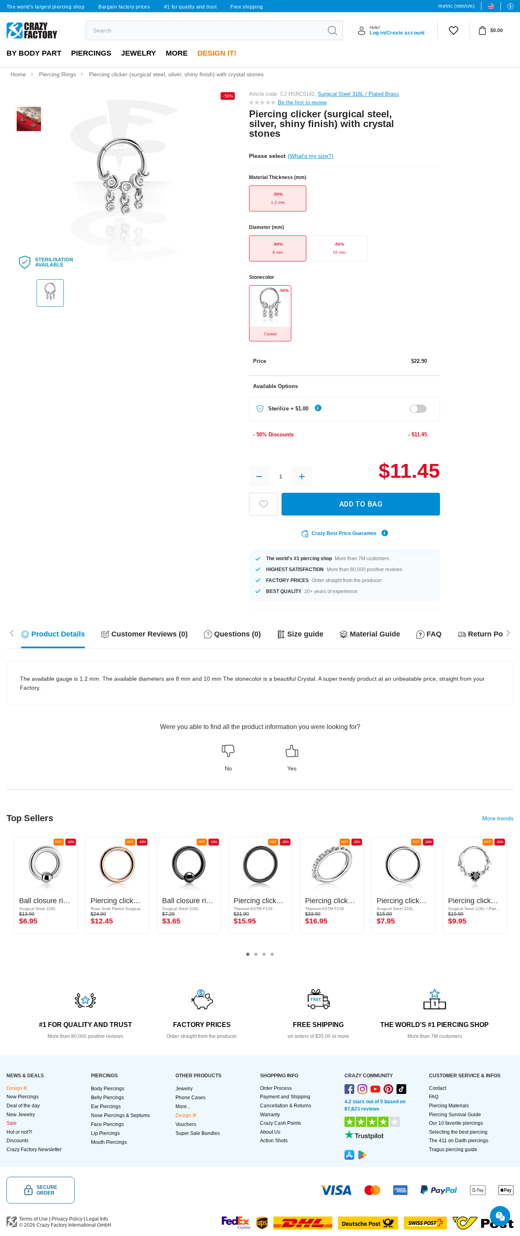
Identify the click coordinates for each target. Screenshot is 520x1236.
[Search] (332, 30)
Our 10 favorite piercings (456, 1123)
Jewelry (138, 53)
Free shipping (246, 7)
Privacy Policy (67, 1219)
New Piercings (22, 1097)
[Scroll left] (508, 632)
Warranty (270, 1114)
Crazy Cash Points (280, 1123)
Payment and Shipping (285, 1097)
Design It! (216, 53)
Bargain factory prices (124, 7)
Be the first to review (302, 102)
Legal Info (97, 1219)
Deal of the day (23, 1106)
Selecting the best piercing (458, 1132)
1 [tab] (248, 954)
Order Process (276, 1088)
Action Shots (274, 1140)
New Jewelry (20, 1114)
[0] (454, 30)
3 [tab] (264, 954)
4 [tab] (272, 954)
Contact (437, 1088)
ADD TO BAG (360, 504)
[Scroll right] (11, 632)
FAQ (433, 1097)
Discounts (17, 1140)
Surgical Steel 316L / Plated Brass (358, 94)
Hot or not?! (19, 1132)
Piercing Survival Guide (455, 1114)
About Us (270, 1132)
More (177, 53)
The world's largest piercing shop (45, 7)
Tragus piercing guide (453, 1149)
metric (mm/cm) (456, 6)
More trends (498, 818)
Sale (11, 1123)
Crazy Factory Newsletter (34, 1149)
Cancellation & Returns (285, 1106)
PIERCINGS (91, 53)
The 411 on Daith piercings (458, 1140)
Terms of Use (33, 1219)
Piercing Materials (449, 1106)
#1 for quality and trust (190, 7)
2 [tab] (256, 954)
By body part (33, 53)
